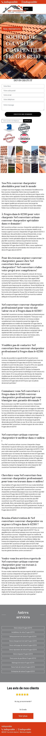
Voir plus (23, 716)
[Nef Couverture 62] (14, 9)
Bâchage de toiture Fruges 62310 (23, 663)
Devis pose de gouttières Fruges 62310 (23, 658)
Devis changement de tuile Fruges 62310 (23, 641)
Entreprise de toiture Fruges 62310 (23, 671)
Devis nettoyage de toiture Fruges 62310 (23, 645)
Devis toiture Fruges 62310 (23, 628)
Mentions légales (25, 732)
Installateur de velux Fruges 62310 (23, 632)
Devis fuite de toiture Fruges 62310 (23, 667)
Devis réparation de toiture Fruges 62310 (23, 649)
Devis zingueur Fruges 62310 (23, 654)
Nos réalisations (12, 28)
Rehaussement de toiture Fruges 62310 (23, 636)
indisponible (10, 2)
